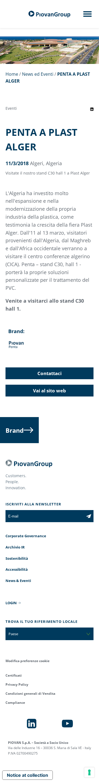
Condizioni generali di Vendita (30, 693)
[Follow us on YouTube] (67, 723)
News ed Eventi (37, 74)
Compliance (15, 702)
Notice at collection (27, 775)
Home (12, 74)
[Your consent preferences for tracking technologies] (89, 772)
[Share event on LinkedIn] (92, 109)
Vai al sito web (49, 390)
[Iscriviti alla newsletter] (89, 516)
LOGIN (11, 602)
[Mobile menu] (87, 15)
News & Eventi (18, 580)
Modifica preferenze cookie (28, 661)
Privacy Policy (17, 684)
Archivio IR (15, 547)
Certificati (14, 675)
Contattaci (49, 373)
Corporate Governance (26, 535)
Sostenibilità (17, 558)
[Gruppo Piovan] (49, 14)
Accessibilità (17, 569)
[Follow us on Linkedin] (31, 723)
